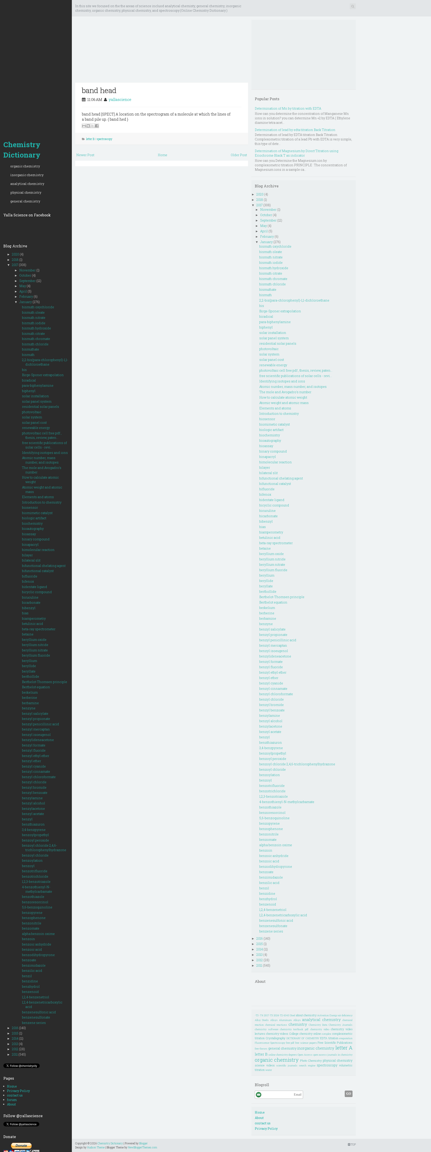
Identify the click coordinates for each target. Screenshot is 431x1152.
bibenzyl (28, 608)
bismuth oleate (33, 312)
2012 (15, 1049)
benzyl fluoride (34, 750)
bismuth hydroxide (36, 328)
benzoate (29, 960)
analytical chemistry (27, 184)
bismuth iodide (33, 323)
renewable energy (36, 428)
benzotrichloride (35, 876)
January (26, 302)
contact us (15, 1095)
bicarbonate (31, 602)
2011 (15, 1054)
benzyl (27, 819)
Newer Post (85, 155)
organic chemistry (25, 166)
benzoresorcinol (35, 902)
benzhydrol (31, 986)
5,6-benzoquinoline (37, 907)
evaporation (345, 1038)
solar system (32, 417)
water (268, 1070)
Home (12, 1086)
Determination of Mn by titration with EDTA (288, 108)
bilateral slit (31, 560)
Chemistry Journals (340, 1024)
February (26, 296)
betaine (27, 634)
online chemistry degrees (282, 1054)
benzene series (34, 1023)
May (23, 286)
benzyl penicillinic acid (40, 724)
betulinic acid (32, 624)
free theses (261, 1048)
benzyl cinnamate (36, 771)
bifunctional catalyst (38, 571)
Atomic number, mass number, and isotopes (40, 460)
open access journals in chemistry (332, 1054)
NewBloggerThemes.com (142, 1147)
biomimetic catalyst (37, 513)
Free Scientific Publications (335, 1042)
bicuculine (30, 597)
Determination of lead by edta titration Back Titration (295, 130)
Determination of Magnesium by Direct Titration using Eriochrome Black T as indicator (296, 153)
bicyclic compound (37, 592)
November (27, 270)
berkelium (30, 692)
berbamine (30, 703)
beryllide (29, 666)
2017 (15, 265)
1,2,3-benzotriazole (36, 881)
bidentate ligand (34, 587)
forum (12, 1100)
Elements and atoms (38, 497)
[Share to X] (92, 126)
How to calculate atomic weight (283, 397)
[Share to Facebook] (97, 126)
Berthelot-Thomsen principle (44, 682)
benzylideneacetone (38, 740)
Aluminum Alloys (290, 1020)
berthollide (30, 676)
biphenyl (28, 391)
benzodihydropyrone (38, 955)
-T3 (257, 1015)
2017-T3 (268, 1015)
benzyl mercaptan (36, 729)
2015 (15, 1033)
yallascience (120, 99)
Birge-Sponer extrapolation (43, 375)
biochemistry (32, 523)
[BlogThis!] (88, 126)
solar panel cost (34, 422)
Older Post (239, 155)
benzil (27, 976)
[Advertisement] (35, 67)
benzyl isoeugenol (36, 734)
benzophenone (34, 918)
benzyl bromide (34, 787)
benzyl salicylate (35, 713)
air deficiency (345, 1015)
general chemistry (25, 201)
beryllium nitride (35, 645)
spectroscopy (104, 139)
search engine (307, 1065)
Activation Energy (327, 1015)
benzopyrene (32, 912)
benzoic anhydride (36, 944)
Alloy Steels (262, 1020)
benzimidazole (34, 965)
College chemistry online (305, 1033)
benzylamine (32, 798)
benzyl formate (33, 745)
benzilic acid (32, 970)
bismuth (28, 355)
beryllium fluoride (36, 655)
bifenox (28, 581)
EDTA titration (329, 1038)
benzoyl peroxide (35, 840)
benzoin (28, 939)
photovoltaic (31, 412)
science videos (265, 1065)
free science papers (306, 1042)
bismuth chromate (36, 339)
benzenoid (30, 992)
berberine (29, 697)
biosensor (30, 507)
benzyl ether (31, 761)
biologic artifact (34, 518)
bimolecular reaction (38, 550)
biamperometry (34, 618)
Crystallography (275, 1038)
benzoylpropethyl (35, 835)
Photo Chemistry (311, 1060)
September (27, 281)
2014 (15, 1038)
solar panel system (36, 401)
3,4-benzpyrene (34, 830)
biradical (29, 380)
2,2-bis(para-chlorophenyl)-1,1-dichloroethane (45, 362)
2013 (15, 1044)
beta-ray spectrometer (38, 629)
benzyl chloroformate (39, 777)
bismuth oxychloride (38, 307)
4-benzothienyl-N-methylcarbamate (37, 889)
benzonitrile (31, 923)
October (25, 275)
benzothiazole (33, 897)
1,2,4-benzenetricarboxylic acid (283, 915)
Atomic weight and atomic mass (284, 403)
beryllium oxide (34, 639)
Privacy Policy (18, 1091)
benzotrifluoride (34, 871)
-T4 (261, 1015)
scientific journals (286, 1065)
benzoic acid (32, 949)
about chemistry (306, 1015)
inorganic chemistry (27, 175)
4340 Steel (289, 1015)
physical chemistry (25, 192)
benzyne (28, 708)
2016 (15, 1028)
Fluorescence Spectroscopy (270, 1042)
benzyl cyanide (34, 766)
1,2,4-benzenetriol (35, 997)
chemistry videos (277, 1033)
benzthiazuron (33, 824)
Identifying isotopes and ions (45, 453)
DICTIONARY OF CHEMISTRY (302, 1038)
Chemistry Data (318, 1024)
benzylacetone (33, 808)
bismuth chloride (35, 344)
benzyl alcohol (33, 803)
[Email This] (84, 126)
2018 (15, 259)
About (11, 1104)
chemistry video (319, 1029)
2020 (16, 254)
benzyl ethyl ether (35, 756)
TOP (353, 1144)
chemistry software (266, 1029)
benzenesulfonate (36, 1017)
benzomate (30, 928)
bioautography (33, 528)
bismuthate (30, 349)
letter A (343, 1047)
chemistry (297, 1024)
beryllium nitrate (35, 650)
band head (99, 90)
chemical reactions (276, 1024)
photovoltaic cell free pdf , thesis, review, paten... (42, 435)
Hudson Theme (96, 1147)
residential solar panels (40, 406)
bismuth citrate (33, 333)
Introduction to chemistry (42, 502)
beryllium (29, 661)
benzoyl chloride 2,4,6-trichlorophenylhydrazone (44, 847)
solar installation (35, 396)
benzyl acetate (33, 814)
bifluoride (29, 576)
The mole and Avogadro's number (285, 392)
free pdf (290, 1042)
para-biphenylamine (37, 385)
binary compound (36, 539)
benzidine (30, 981)
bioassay (29, 534)
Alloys (274, 1020)
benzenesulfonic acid (39, 1012)
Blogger (143, 1143)
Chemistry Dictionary (21, 150)
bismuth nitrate (33, 317)
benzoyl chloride (35, 855)
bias (25, 613)
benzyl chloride (34, 782)
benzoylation (32, 860)
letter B (90, 139)
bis (24, 370)
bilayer (27, 555)
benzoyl (28, 866)
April (23, 291)
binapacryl (30, 544)
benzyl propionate (36, 719)
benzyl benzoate (34, 792)
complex (326, 1033)
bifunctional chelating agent (44, 566)
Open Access (305, 1054)
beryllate (28, 671)
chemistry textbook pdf (294, 1029)
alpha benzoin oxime (38, 934)
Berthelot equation (36, 687)
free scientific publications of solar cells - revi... (44, 445)
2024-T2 (278, 1015)
